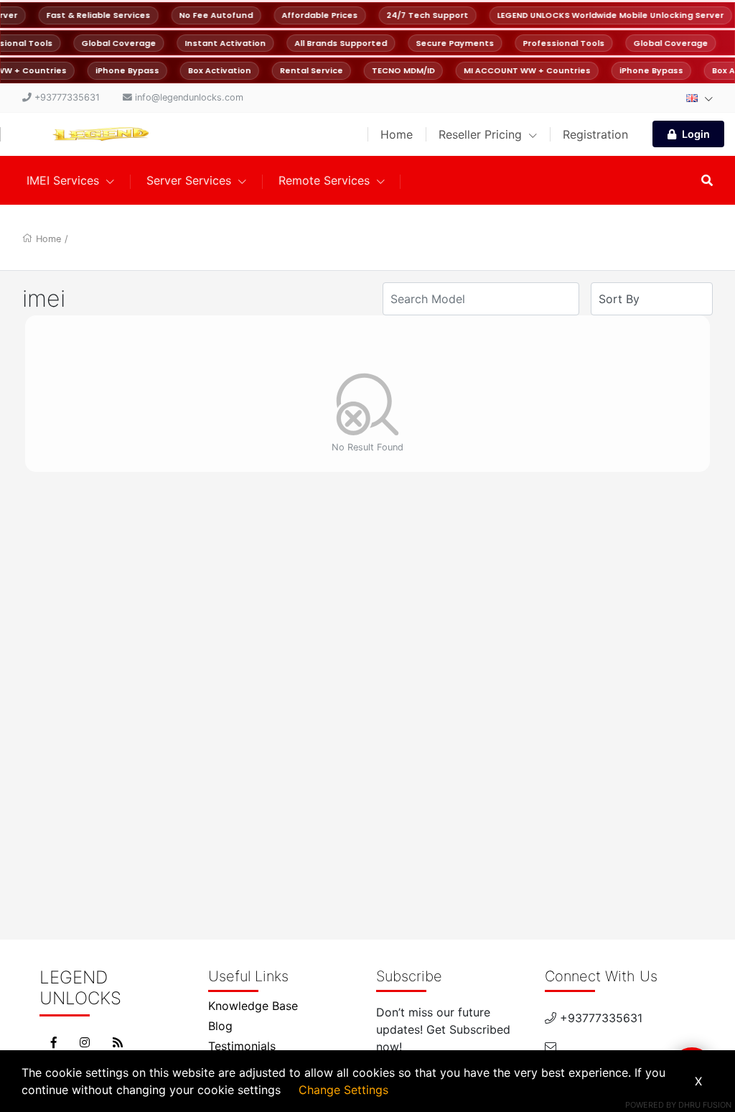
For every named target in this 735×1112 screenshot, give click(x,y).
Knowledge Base (253, 1006)
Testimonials (242, 1046)
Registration (595, 134)
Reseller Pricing (482, 134)
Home (396, 134)
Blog (220, 1026)
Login (696, 134)
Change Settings (343, 1090)
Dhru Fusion (704, 1105)
